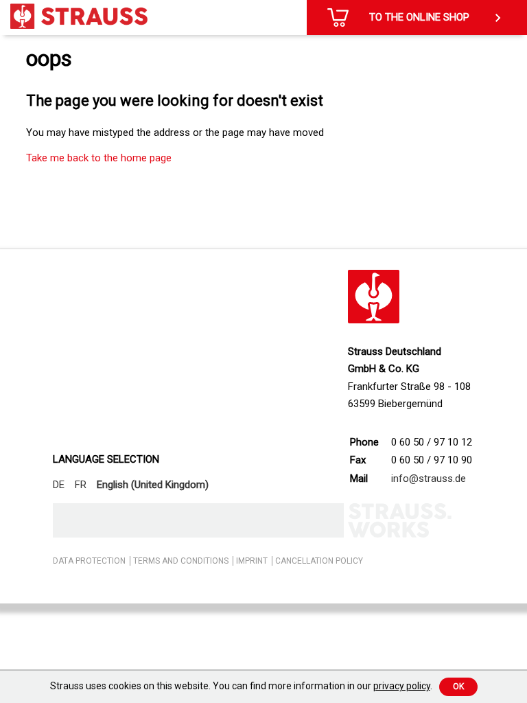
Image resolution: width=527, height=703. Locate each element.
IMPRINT (252, 561)
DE (59, 485)
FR (80, 485)
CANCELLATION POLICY (319, 561)
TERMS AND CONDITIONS (181, 561)
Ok (458, 686)
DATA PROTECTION (89, 561)
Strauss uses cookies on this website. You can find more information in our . (241, 685)
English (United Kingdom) (153, 485)
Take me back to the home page (99, 158)
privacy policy (401, 685)
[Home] (79, 16)
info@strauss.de (428, 478)
